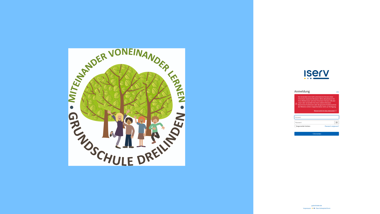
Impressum (307, 208)
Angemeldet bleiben (303, 126)
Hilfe (337, 92)
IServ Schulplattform (323, 208)
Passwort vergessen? (332, 126)
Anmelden (317, 134)
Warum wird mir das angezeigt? (324, 111)
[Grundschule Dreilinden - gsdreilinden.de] (126, 107)
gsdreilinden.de (317, 205)
